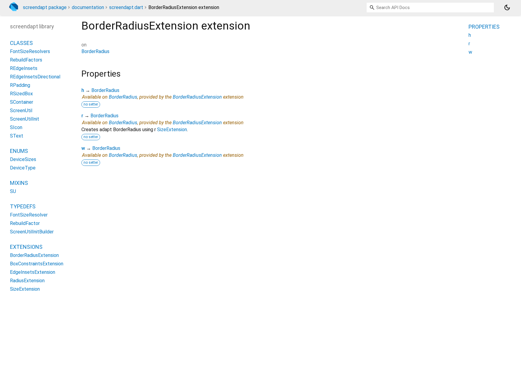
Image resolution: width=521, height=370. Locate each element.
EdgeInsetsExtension (32, 272)
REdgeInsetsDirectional (35, 77)
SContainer (21, 102)
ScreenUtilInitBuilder (32, 232)
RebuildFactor (25, 223)
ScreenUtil (21, 110)
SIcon (16, 127)
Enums (19, 151)
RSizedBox (21, 93)
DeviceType (23, 168)
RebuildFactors (26, 60)
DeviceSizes (23, 159)
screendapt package (45, 7)
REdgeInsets (23, 68)
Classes (21, 43)
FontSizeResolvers (30, 51)
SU (13, 191)
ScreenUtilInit (24, 119)
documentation (88, 7)
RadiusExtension (27, 280)
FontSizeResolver (29, 215)
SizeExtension (172, 129)
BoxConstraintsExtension (36, 264)
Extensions (26, 247)
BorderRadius (95, 51)
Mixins (19, 183)
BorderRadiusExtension (197, 97)
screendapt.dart (126, 7)
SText (16, 136)
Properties (484, 27)
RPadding (20, 85)
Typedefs (23, 206)
